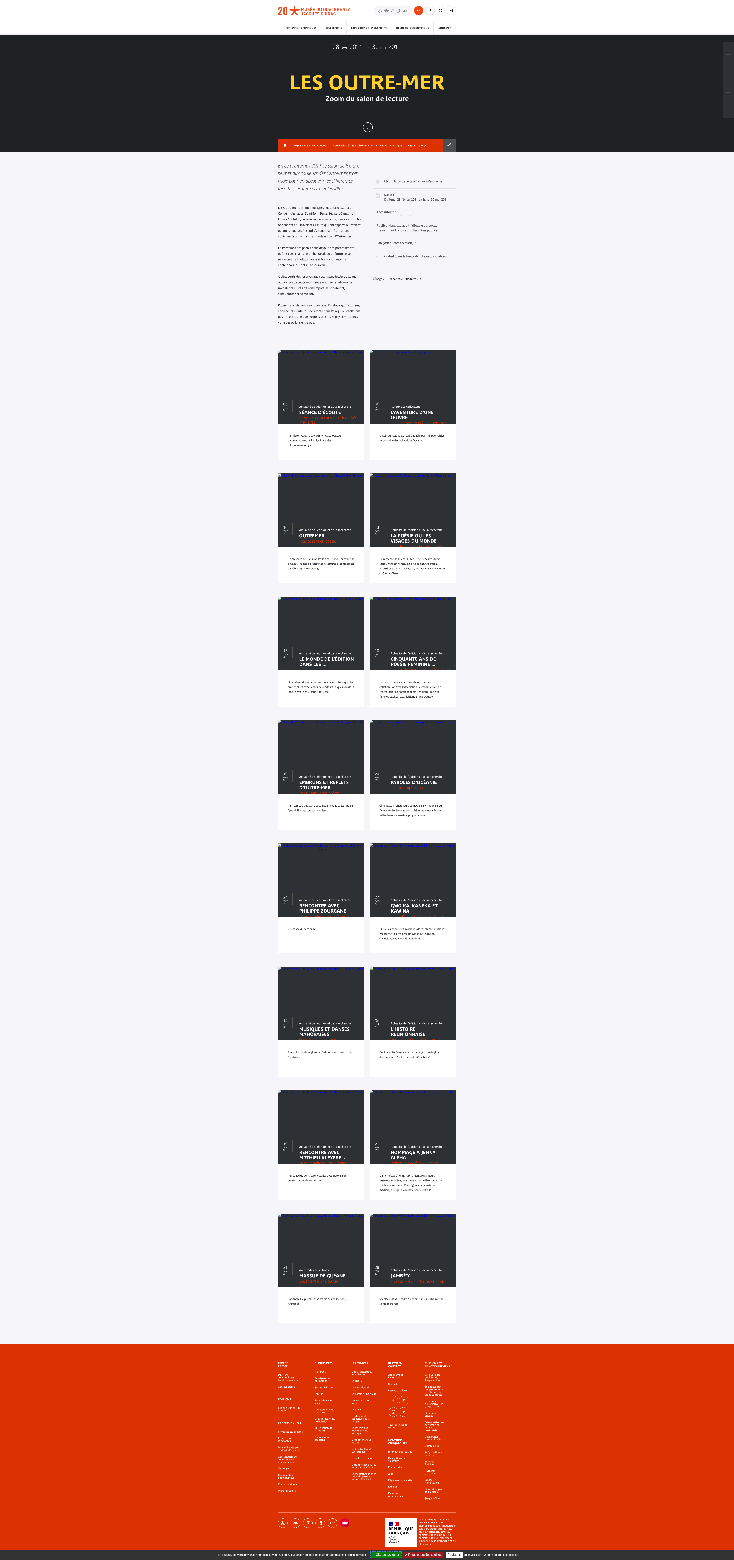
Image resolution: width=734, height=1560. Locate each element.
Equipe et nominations (432, 1481)
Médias (728, 86)
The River (357, 1409)
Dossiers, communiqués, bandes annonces (288, 1378)
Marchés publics (287, 1490)
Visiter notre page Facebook (430, 10)
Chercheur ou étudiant (322, 1438)
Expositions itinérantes (284, 1439)
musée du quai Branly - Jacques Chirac (314, 11)
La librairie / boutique (364, 1394)
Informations (728, 61)
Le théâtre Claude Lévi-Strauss (362, 1450)
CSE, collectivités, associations (325, 1420)
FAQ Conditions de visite (434, 1454)
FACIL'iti (345, 1523)
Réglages (454, 1554)
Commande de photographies (286, 1476)
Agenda (728, 73)
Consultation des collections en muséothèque (288, 1459)
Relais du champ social (324, 1402)
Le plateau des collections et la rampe (361, 1419)
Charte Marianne (288, 1484)
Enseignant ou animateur (323, 1379)
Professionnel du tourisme (324, 1411)
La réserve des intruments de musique (360, 1431)
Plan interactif (728, 99)
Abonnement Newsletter (395, 1376)
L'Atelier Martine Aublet (361, 1441)
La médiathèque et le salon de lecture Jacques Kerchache (364, 1477)
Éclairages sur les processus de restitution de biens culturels (434, 1390)
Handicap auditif (308, 1523)
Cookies (392, 1487)
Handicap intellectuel (320, 1523)
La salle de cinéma (362, 1458)
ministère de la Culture (432, 1534)
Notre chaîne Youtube (403, 1412)
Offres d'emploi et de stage (434, 1490)
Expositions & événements (369, 28)
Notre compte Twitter (440, 10)
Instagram (451, 10)
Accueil (284, 145)
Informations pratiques (299, 28)
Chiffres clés (432, 1446)
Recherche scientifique (412, 28)
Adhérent (320, 1371)
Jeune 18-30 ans (324, 1387)
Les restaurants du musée (362, 1402)
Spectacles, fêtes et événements (353, 145)
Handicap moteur (283, 1523)
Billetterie (728, 48)
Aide (390, 1474)
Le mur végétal (360, 1387)
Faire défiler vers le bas (368, 127)
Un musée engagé (431, 1414)
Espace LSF (332, 1523)
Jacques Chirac (433, 1498)
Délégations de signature (397, 1459)
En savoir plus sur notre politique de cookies (490, 1554)
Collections (333, 28)
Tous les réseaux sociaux (397, 1426)
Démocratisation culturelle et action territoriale (434, 1426)
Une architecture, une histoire (362, 1373)
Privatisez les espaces (290, 1432)
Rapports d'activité (430, 1472)
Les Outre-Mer (417, 145)
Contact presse (286, 1386)
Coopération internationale (433, 1438)
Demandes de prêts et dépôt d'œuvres (289, 1449)
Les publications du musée (289, 1409)
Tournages (284, 1468)
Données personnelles (395, 1494)
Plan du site (395, 1467)
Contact (392, 1384)
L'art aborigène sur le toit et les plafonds (364, 1466)
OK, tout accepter (387, 1554)
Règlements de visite (400, 1480)
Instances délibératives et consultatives (434, 1404)
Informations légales (400, 1451)
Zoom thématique (391, 145)
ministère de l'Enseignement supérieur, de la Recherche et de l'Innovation (437, 1540)
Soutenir (445, 28)
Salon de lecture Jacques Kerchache (417, 181)
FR (418, 10)
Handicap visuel (295, 1523)
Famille (319, 1394)
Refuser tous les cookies (425, 1554)
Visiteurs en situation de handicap (393, 10)
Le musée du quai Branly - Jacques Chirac (433, 1378)
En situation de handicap (323, 1429)
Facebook (393, 1400)
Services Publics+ (429, 1463)
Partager (449, 145)
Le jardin (357, 1381)
